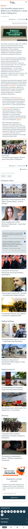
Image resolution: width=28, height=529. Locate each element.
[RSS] (21, 511)
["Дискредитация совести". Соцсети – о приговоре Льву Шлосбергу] (14, 331)
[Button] (12, 19)
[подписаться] (2, 514)
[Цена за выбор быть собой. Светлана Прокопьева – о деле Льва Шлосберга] (14, 213)
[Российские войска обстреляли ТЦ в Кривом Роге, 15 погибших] (14, 399)
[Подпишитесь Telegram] (14, 511)
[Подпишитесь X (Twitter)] (8, 511)
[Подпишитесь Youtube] (11, 511)
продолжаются (18, 97)
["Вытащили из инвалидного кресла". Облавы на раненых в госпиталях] (14, 448)
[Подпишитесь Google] (2, 511)
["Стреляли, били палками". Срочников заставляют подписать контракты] (14, 425)
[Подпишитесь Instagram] (18, 511)
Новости (3, 6)
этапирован (6, 133)
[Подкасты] (24, 511)
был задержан (12, 85)
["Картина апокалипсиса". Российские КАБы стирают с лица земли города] (14, 351)
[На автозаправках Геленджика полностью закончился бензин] (14, 379)
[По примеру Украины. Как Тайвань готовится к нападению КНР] (14, 305)
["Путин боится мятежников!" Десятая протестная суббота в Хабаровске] (14, 147)
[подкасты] (11, 527)
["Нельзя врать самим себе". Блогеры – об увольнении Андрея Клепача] (14, 284)
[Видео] (17, 527)
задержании (6, 107)
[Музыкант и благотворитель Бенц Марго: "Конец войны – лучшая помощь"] (14, 191)
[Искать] (24, 527)
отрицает (18, 119)
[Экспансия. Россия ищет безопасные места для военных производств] (14, 262)
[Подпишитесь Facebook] (5, 511)
